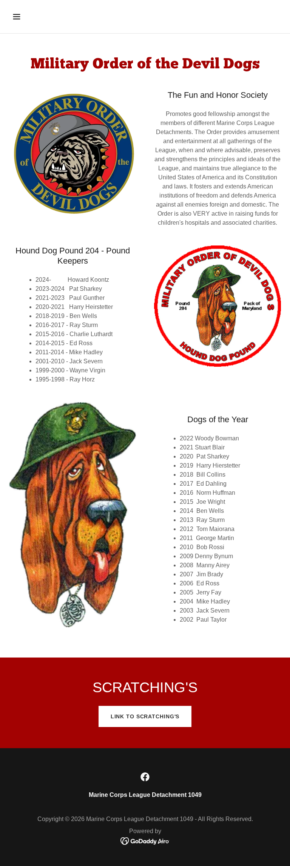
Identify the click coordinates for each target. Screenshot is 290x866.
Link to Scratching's (145, 716)
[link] (145, 776)
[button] (40, 16)
